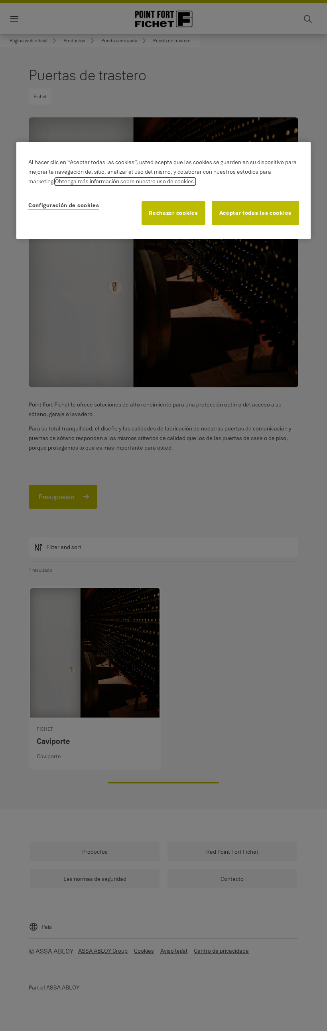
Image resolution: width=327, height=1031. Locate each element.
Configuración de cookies (63, 205)
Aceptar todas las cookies (255, 213)
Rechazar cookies (173, 213)
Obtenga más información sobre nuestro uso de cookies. (125, 181)
